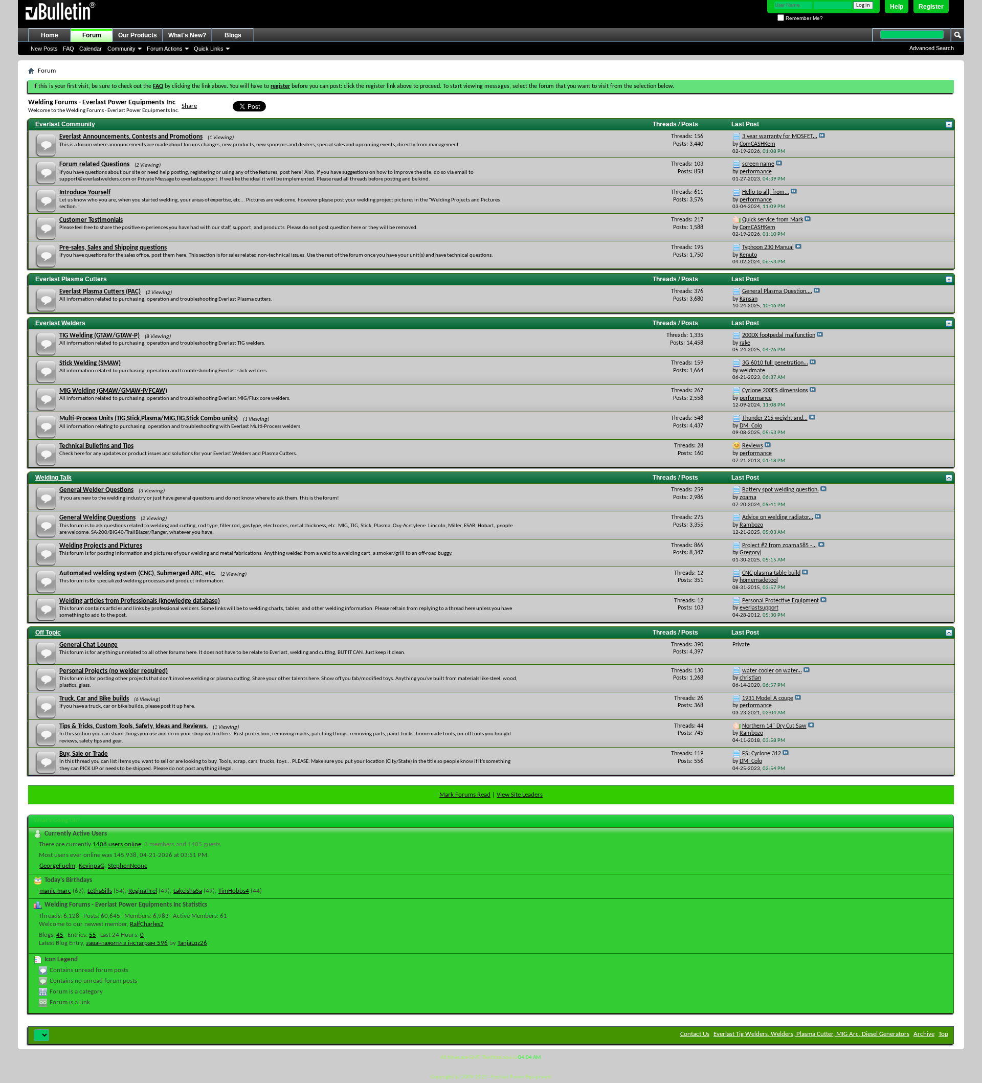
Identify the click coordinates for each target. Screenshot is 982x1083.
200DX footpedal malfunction (778, 335)
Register (931, 6)
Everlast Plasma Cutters (71, 279)
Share (189, 106)
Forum (91, 35)
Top (943, 1034)
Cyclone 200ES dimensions (775, 391)
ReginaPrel (142, 891)
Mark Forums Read (464, 795)
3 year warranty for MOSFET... (779, 136)
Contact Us (694, 1034)
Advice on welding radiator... (777, 517)
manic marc (55, 891)
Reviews (752, 446)
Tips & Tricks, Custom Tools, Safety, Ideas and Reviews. (133, 726)
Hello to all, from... (765, 192)
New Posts (44, 49)
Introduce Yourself (84, 192)
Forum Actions (165, 49)
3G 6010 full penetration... (775, 363)
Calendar (90, 49)
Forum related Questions (94, 164)
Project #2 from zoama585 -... (779, 546)
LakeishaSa (187, 891)
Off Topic (48, 632)
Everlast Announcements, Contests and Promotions (131, 136)
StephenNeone (127, 866)
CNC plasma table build (771, 573)
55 (92, 935)
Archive (923, 1034)
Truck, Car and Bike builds (94, 698)
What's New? (187, 35)
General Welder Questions (96, 490)
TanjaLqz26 (192, 943)
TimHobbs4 (233, 891)
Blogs (233, 35)
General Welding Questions (97, 517)
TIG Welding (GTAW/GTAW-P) (99, 335)
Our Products (137, 35)
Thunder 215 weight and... (775, 418)
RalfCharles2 (147, 924)
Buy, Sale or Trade (83, 754)
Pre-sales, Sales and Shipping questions (113, 247)
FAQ (68, 49)
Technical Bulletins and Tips (96, 446)
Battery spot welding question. (780, 490)
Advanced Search (931, 48)
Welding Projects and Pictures (100, 546)
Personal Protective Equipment (780, 601)
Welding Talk (53, 477)
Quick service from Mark (772, 220)
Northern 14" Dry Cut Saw (774, 726)
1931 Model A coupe (767, 698)
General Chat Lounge (88, 645)
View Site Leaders (520, 795)
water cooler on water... (772, 671)
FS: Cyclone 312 (761, 754)
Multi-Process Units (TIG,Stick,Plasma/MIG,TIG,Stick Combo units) (148, 418)
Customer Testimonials (91, 220)
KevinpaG (91, 866)
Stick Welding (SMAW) (90, 363)
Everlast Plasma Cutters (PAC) (100, 291)
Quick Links (209, 49)
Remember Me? (803, 18)
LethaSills (99, 891)
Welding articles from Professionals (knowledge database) (139, 601)
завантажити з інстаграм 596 (127, 943)
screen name (758, 164)
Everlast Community (65, 124)
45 (59, 935)
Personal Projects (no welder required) (113, 671)
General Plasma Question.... (777, 291)
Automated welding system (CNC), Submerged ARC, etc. (137, 573)
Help (896, 6)
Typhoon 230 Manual (768, 247)
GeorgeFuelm (57, 866)
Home (49, 35)
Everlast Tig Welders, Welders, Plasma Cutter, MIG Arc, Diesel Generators (811, 1034)
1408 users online (117, 844)
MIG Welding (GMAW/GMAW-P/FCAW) (113, 391)
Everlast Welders (60, 323)
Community (121, 49)
